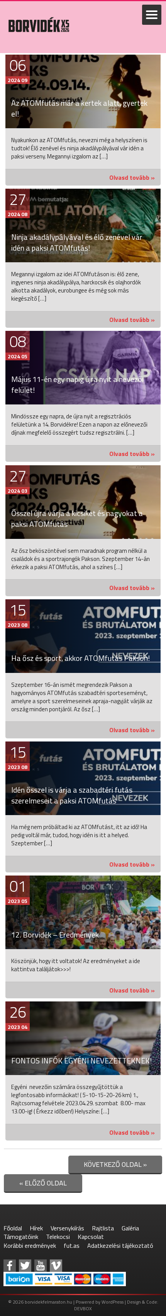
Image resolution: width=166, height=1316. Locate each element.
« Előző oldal (43, 1183)
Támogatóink (20, 1236)
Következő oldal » (115, 1164)
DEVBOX (83, 1308)
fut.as (72, 1245)
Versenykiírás (67, 1228)
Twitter (25, 1265)
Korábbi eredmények (29, 1245)
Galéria (130, 1228)
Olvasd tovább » (132, 177)
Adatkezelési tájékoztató (120, 1245)
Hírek (36, 1228)
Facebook (9, 1265)
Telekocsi (58, 1236)
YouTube (40, 1265)
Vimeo (56, 1265)
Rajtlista (103, 1228)
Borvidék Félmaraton (38, 40)
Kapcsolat (91, 1236)
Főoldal (12, 1228)
